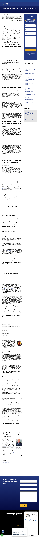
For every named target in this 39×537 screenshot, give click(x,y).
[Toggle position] (34, 512)
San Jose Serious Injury (29, 100)
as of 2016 (17, 170)
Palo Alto (9, 452)
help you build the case (7, 446)
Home (3, 14)
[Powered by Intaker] (32, 535)
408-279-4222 (5, 465)
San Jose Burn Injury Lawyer (29, 97)
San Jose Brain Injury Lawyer (30, 99)
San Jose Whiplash (28, 81)
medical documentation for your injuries (8, 288)
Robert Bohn (18, 449)
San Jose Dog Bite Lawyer (29, 73)
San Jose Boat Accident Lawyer (30, 94)
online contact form (9, 456)
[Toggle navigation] (36, 4)
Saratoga (12, 452)
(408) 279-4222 (35, 1)
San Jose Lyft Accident (28, 92)
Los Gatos (6, 452)
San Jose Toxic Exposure (29, 91)
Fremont (3, 452)
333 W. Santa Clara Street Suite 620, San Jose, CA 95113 (6, 463)
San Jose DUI (27, 104)
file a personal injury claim (11, 250)
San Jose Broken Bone (28, 96)
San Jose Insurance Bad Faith (30, 102)
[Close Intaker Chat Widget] (36, 512)
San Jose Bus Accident (28, 77)
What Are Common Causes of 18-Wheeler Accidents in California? (30, 113)
